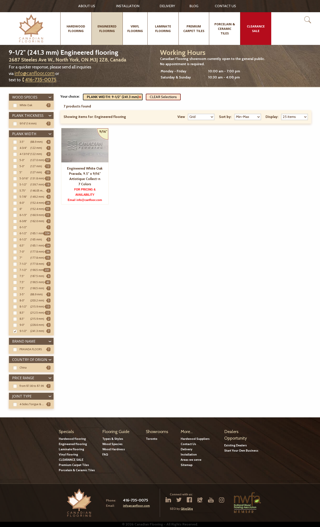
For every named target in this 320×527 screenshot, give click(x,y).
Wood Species (112, 444)
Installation (127, 6)
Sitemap (186, 465)
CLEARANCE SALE (71, 460)
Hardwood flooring (72, 439)
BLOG (193, 6)
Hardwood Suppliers (195, 439)
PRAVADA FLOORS (31, 349)
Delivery (167, 6)
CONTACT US (225, 6)
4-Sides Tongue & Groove (35, 404)
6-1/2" (23, 227)
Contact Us (188, 444)
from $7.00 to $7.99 (32, 386)
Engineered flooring (73, 444)
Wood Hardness (113, 449)
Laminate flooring (71, 449)
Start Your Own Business (241, 450)
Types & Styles (112, 439)
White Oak (26, 105)
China (23, 367)
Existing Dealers (235, 445)
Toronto (151, 439)
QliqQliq (187, 509)
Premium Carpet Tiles (74, 465)
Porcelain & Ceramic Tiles (77, 470)
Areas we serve (191, 460)
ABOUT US (86, 6)
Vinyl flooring (68, 454)
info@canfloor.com (34, 73)
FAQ (105, 454)
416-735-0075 (40, 79)
